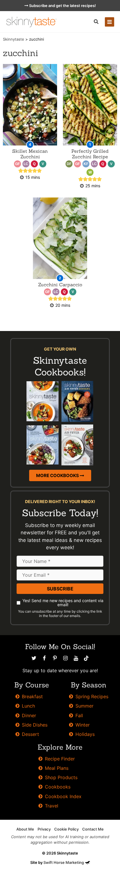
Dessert (30, 734)
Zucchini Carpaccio (60, 284)
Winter (82, 725)
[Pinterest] (54, 658)
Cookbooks (57, 787)
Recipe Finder (60, 759)
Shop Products (61, 777)
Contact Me (93, 829)
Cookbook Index (63, 796)
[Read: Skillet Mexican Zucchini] (30, 104)
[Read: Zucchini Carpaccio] (60, 238)
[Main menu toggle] (109, 22)
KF (86, 164)
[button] (96, 22)
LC (26, 164)
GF (17, 164)
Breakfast (32, 696)
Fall (79, 715)
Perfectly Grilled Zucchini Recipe (90, 154)
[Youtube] (75, 658)
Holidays (85, 734)
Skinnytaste (13, 39)
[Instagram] (65, 658)
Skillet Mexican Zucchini (30, 154)
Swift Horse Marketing (64, 862)
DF (69, 164)
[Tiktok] (86, 658)
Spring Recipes (91, 696)
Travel (51, 806)
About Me (25, 829)
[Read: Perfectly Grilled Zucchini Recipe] (90, 104)
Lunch (28, 706)
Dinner (29, 715)
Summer (84, 706)
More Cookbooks (58, 475)
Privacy (44, 829)
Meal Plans (56, 768)
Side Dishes (34, 725)
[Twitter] (33, 658)
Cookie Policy (66, 829)
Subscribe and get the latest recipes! (62, 5)
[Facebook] (44, 658)
